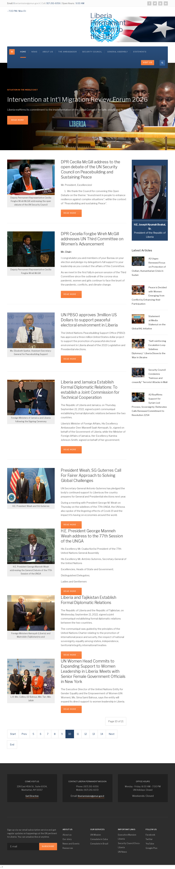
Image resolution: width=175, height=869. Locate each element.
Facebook (150, 835)
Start (13, 733)
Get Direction (32, 796)
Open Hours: (68, 3)
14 (101, 733)
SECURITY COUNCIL (92, 52)
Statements (139, 52)
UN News (122, 852)
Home (23, 52)
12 (85, 733)
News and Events (71, 843)
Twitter (149, 839)
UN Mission (95, 835)
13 (93, 733)
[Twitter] (155, 3)
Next (112, 733)
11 (78, 733)
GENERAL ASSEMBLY (117, 52)
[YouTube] (160, 3)
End (12, 744)
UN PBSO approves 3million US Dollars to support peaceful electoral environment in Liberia (89, 319)
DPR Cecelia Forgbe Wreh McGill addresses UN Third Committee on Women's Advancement (92, 238)
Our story (67, 839)
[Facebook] (149, 3)
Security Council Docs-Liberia (129, 845)
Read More (17, 120)
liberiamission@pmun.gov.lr (91, 796)
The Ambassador (67, 52)
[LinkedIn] (166, 3)
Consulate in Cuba (99, 839)
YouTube (150, 843)
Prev (24, 733)
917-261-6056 (53, 3)
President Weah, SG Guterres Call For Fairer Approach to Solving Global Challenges (91, 475)
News (34, 52)
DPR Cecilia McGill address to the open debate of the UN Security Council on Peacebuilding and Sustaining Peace (90, 170)
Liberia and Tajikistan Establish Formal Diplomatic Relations (88, 600)
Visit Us (147, 62)
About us (48, 52)
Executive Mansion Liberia (127, 837)
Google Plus (151, 848)
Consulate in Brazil (99, 843)
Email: (10, 3)
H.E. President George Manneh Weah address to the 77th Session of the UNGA (92, 536)
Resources (68, 848)
